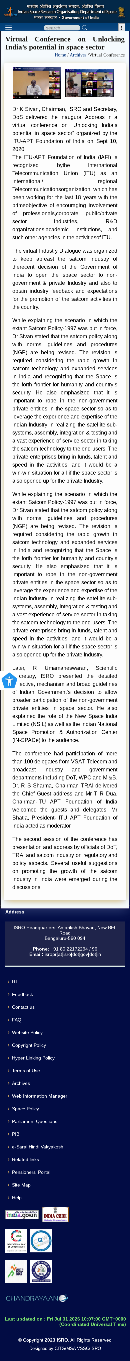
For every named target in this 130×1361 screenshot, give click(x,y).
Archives (79, 54)
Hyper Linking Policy (33, 1058)
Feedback (22, 994)
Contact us (23, 1007)
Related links (25, 1159)
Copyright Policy (29, 1045)
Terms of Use (26, 1070)
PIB (15, 1134)
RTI (16, 981)
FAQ (16, 1019)
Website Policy (27, 1032)
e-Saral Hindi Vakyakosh (37, 1146)
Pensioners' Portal (31, 1172)
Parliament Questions (34, 1121)
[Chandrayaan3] (37, 1299)
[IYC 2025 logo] (16, 1241)
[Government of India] (22, 1214)
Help (17, 1197)
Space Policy (25, 1108)
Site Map (21, 1185)
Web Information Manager (39, 1096)
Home (61, 54)
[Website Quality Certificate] (41, 1240)
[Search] (84, 27)
